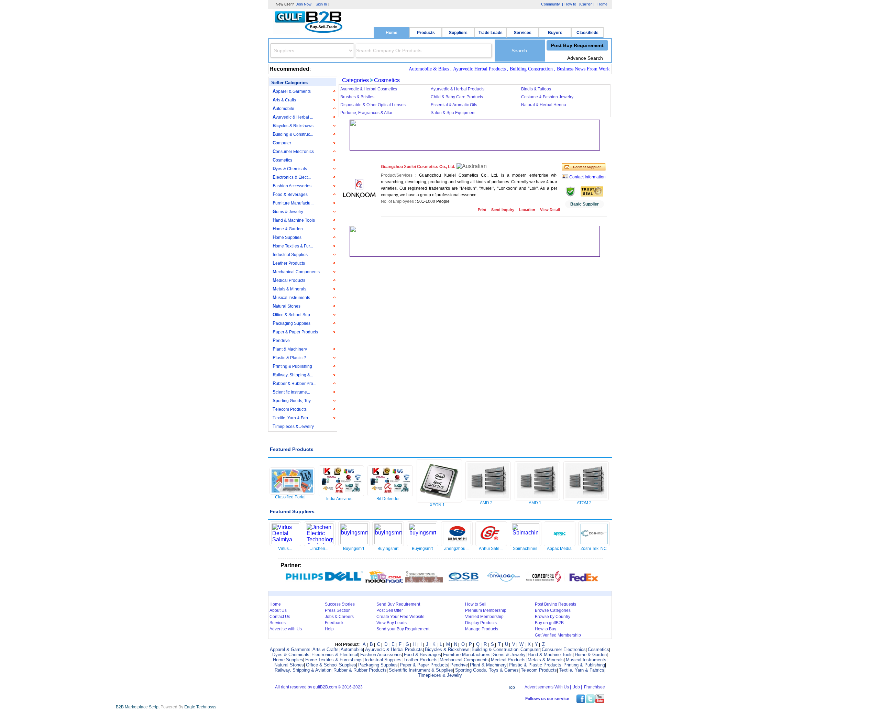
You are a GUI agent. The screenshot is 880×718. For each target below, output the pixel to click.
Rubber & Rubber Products (360, 670)
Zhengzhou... (456, 548)
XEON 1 (437, 504)
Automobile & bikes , (417, 68)
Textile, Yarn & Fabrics (581, 670)
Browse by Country (552, 616)
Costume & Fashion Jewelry (547, 97)
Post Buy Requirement (577, 45)
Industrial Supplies (290, 254)
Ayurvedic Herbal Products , (468, 68)
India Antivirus (339, 498)
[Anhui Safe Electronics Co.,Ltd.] (491, 544)
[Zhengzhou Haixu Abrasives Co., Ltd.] (456, 544)
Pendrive (281, 340)
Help (329, 629)
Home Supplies (287, 237)
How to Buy (545, 629)
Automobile (283, 108)
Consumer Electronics (293, 151)
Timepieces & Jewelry (293, 426)
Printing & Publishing (292, 366)
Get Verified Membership (558, 635)
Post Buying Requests (555, 604)
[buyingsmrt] (354, 542)
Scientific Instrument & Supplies (421, 670)
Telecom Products (290, 409)
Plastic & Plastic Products (535, 664)
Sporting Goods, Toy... (293, 400)
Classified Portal (290, 497)
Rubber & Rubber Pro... (294, 383)
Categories (355, 80)
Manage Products (481, 629)
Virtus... (285, 548)
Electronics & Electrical (334, 654)
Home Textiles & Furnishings (334, 659)
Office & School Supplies (331, 664)
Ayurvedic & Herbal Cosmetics (368, 89)
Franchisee (594, 687)
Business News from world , (572, 68)
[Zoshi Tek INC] (594, 544)
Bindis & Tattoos (536, 89)
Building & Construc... (293, 134)
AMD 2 (486, 502)
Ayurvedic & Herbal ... (293, 117)
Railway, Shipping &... (293, 374)
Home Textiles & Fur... (293, 245)
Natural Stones (286, 306)
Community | (551, 4)
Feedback (334, 622)
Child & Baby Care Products (457, 97)
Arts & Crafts (284, 99)
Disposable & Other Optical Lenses (373, 104)
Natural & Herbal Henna (543, 104)
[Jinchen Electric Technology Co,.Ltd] (319, 542)
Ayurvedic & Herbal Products (457, 89)
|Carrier (585, 4)
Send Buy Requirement (398, 604)
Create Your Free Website (400, 616)
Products (426, 32)
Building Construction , (519, 68)
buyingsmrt (353, 548)
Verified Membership (484, 616)
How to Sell (475, 604)
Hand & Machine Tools (294, 220)
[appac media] (559, 544)
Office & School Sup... (293, 314)
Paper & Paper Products (295, 331)
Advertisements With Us (547, 687)
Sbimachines (525, 548)
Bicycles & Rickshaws (293, 125)
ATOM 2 (584, 502)
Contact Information (587, 177)
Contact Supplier (587, 167)
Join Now (303, 4)
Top (511, 687)
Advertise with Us (286, 629)
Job (576, 687)
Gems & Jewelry (288, 211)
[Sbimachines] (525, 542)
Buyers (555, 32)
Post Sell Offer (389, 610)
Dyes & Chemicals (290, 168)
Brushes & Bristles (357, 97)
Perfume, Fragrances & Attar (366, 112)
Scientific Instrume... (291, 392)
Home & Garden (288, 228)
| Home (600, 4)
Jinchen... (319, 548)
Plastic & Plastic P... (291, 357)
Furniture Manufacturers (467, 654)
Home (391, 32)
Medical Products (289, 280)
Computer (282, 142)
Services (522, 32)
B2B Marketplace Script (138, 707)
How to (570, 4)
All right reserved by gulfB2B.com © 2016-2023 (319, 687)
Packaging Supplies (291, 323)
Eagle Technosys (200, 707)
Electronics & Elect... (292, 177)
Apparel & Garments (292, 91)
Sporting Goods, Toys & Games (487, 670)
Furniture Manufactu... (293, 203)
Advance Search (585, 58)
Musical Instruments (291, 297)
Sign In (321, 4)
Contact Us (280, 616)
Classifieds (587, 32)
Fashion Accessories (292, 185)
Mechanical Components (296, 271)
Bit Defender (388, 498)
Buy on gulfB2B (549, 622)
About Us (278, 610)
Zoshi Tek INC (594, 548)
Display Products (481, 622)
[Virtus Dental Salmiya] (285, 542)
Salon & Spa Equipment (453, 112)
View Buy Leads (391, 622)
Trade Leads (490, 32)
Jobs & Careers (339, 616)
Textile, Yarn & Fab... (292, 417)
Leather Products (289, 263)
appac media (559, 548)
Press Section (338, 610)
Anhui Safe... (491, 548)
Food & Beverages (290, 194)
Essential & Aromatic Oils (454, 104)
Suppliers (458, 32)
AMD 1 (535, 502)
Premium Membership (485, 610)
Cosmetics (282, 160)
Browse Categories (553, 610)
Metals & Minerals (289, 288)
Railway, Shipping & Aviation (303, 670)
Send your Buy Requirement (402, 629)
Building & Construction (495, 649)
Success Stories (340, 604)
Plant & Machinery (290, 349)
